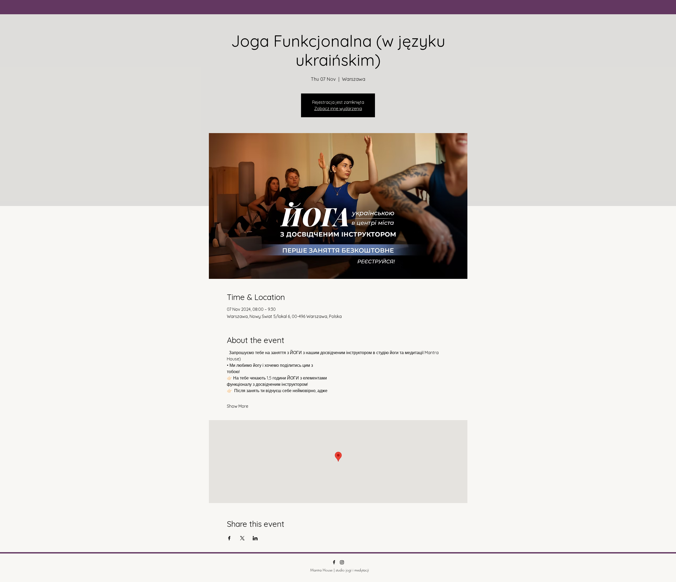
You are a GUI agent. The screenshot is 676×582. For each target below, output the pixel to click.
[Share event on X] (242, 538)
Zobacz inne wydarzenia (338, 108)
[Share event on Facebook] (229, 538)
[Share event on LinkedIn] (255, 538)
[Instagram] (342, 562)
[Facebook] (334, 562)
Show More (237, 406)
